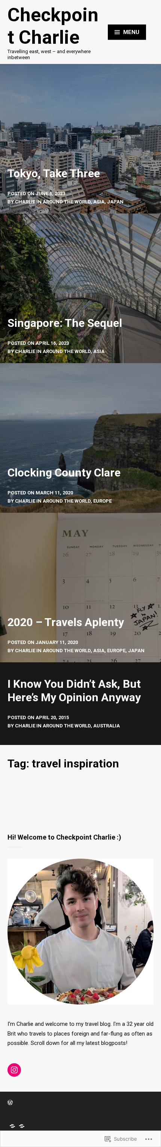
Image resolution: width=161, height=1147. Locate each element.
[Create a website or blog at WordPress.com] (10, 1103)
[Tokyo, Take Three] (80, 139)
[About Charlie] (22, 1125)
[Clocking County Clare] (80, 438)
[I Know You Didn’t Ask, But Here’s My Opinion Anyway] (80, 703)
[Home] (12, 1125)
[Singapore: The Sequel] (80, 288)
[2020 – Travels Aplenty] (80, 587)
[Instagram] (14, 1070)
